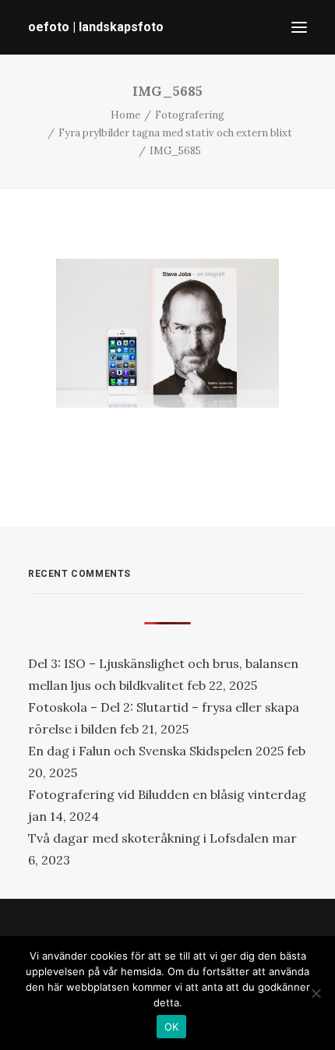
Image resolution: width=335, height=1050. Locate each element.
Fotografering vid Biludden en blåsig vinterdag (167, 794)
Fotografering (189, 115)
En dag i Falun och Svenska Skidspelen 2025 (156, 750)
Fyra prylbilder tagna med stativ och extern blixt (175, 133)
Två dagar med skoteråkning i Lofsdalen (148, 838)
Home (125, 115)
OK (171, 1026)
